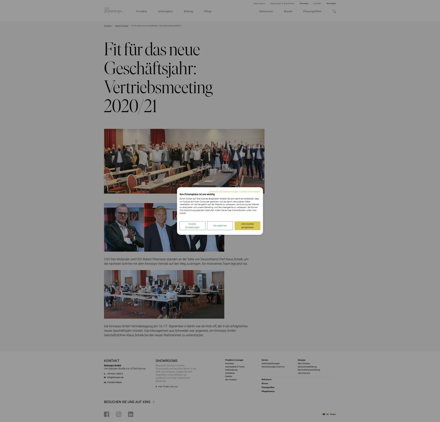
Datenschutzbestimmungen (223, 191)
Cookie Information (250, 191)
